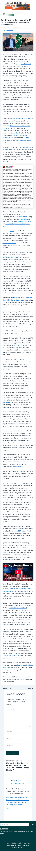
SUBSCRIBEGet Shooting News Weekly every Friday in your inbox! (16, 831)
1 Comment (23, 28)
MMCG (22, 847)
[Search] (33, 824)
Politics (11, 30)
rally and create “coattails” (18, 608)
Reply (7, 808)
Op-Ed (7, 30)
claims (12, 231)
